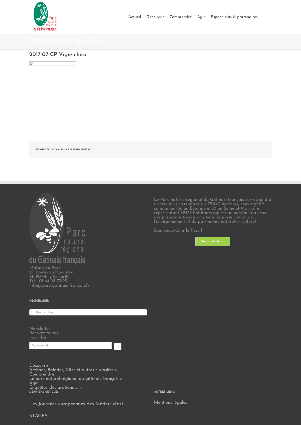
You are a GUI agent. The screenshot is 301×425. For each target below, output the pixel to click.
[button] (264, 17)
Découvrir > (73, 367)
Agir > (55, 385)
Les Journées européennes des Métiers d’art (76, 404)
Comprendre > (76, 376)
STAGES (38, 416)
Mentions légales (170, 402)
